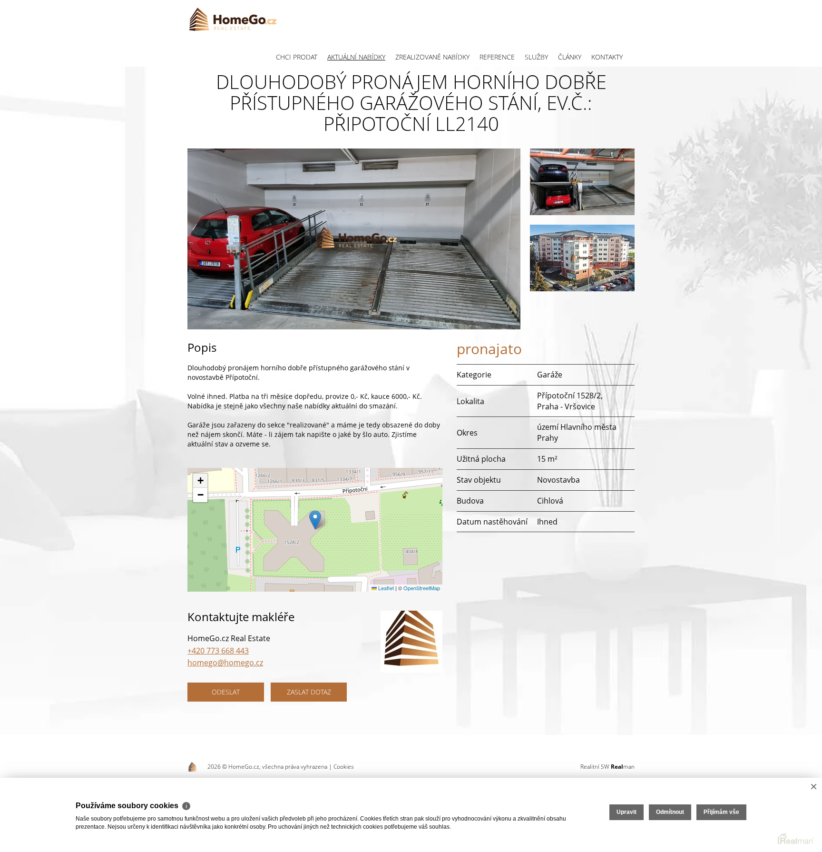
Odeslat (226, 691)
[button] (315, 520)
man (623, 767)
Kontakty (607, 56)
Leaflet (385, 588)
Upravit (626, 812)
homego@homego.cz (225, 662)
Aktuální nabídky (356, 56)
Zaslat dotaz (309, 691)
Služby (536, 56)
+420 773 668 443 (218, 650)
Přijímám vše (721, 812)
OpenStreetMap (421, 588)
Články (569, 56)
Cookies (343, 767)
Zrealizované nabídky (432, 56)
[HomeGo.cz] (232, 19)
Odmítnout (670, 812)
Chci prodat (296, 56)
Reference (497, 56)
